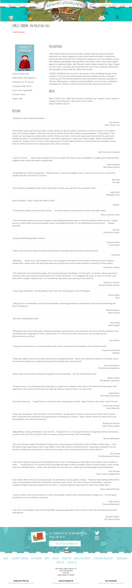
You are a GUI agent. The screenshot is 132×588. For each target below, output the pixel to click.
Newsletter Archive (82, 558)
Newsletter (66, 558)
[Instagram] (97, 538)
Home (10, 5)
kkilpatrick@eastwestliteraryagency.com (65, 583)
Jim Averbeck (111, 581)
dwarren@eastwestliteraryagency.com (21, 583)
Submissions (106, 5)
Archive (55, 558)
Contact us (124, 5)
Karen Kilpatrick (66, 581)
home (5, 558)
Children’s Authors (19, 558)
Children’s (17, 5)
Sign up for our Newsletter (66, 543)
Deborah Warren (21, 581)
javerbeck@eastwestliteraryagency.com (111, 583)
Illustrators (36, 558)
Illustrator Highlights (103, 558)
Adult (25, 5)
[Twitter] (97, 533)
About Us (115, 5)
